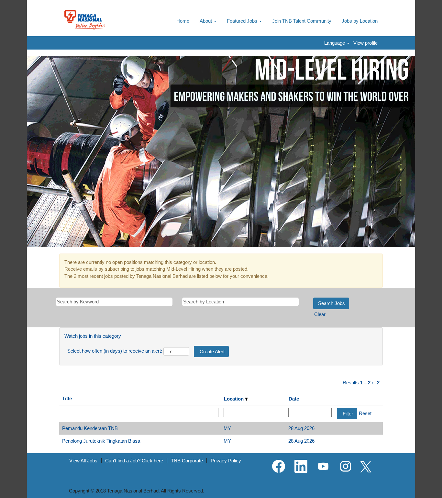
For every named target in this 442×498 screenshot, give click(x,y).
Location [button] (234, 399)
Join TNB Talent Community (301, 21)
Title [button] (67, 398)
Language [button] (335, 43)
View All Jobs (83, 460)
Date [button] (294, 399)
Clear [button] (320, 314)
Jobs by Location (360, 21)
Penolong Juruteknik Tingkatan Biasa (101, 441)
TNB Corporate (187, 460)
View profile (365, 43)
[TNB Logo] (84, 20)
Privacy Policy (226, 460)
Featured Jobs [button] (243, 21)
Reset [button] (365, 413)
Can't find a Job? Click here (134, 460)
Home (182, 21)
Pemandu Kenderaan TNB (90, 428)
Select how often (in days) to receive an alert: (114, 351)
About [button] (206, 21)
